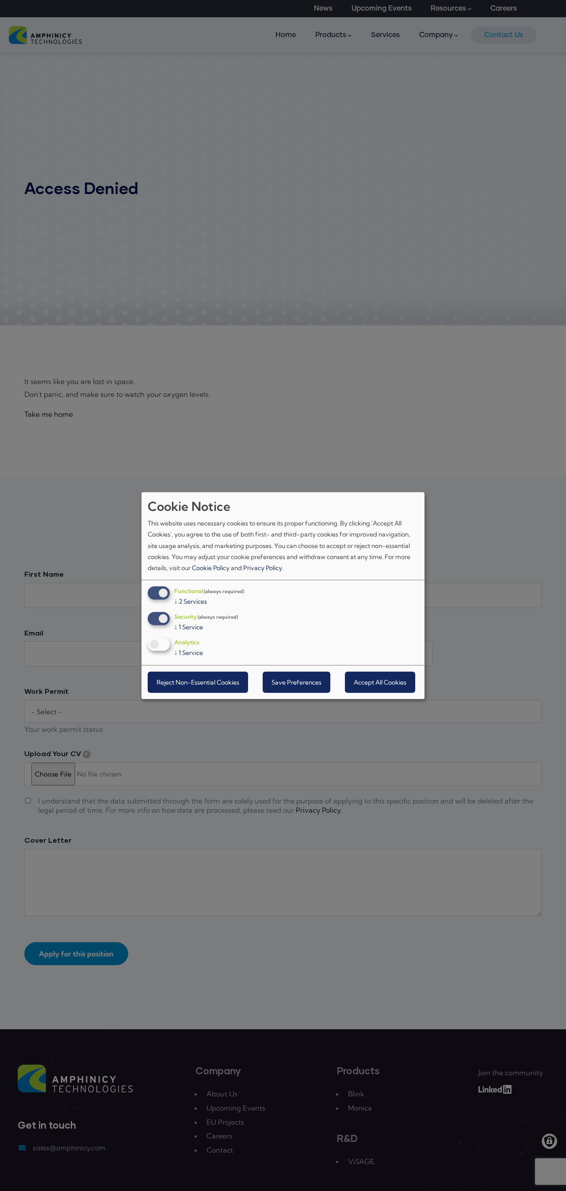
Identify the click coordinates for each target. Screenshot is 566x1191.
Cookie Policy (210, 568)
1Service (188, 627)
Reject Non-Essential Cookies (198, 682)
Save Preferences (296, 682)
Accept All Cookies (380, 682)
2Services (190, 601)
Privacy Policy (262, 568)
